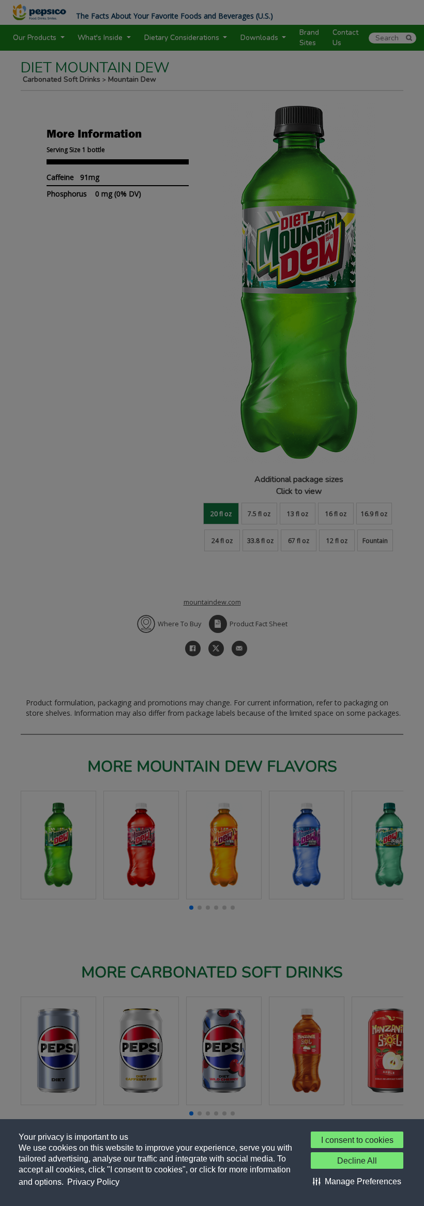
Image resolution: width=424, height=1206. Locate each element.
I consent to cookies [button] (357, 1140)
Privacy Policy (93, 1182)
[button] (357, 1181)
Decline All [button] (357, 1160)
